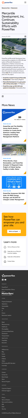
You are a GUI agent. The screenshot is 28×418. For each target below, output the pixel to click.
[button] (25, 2)
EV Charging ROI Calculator (8, 363)
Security (4, 409)
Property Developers (7, 301)
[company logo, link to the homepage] (7, 2)
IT (2, 310)
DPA (3, 404)
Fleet (3, 308)
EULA (3, 406)
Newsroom (14, 8)
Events (3, 354)
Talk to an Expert (13, 231)
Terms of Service (6, 400)
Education (4, 342)
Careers (4, 372)
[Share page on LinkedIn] (25, 36)
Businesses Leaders (6, 315)
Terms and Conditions (7, 402)
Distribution (5, 333)
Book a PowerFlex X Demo (8, 289)
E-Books (4, 358)
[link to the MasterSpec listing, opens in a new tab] (8, 293)
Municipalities (5, 329)
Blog (3, 351)
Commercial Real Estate (7, 331)
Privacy (3, 397)
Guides (3, 356)
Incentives (4, 365)
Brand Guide (5, 377)
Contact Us (4, 374)
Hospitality (4, 340)
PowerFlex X (5, 287)
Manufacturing (5, 324)
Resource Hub (6, 8)
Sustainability (5, 306)
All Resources (5, 349)
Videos (3, 361)
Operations (4, 304)
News (3, 379)
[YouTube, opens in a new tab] (5, 280)
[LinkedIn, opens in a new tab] (3, 280)
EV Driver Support (6, 390)
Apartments (5, 338)
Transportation (5, 335)
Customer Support (6, 388)
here (7, 72)
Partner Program (6, 381)
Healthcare (4, 326)
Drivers (3, 313)
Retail (3, 322)
